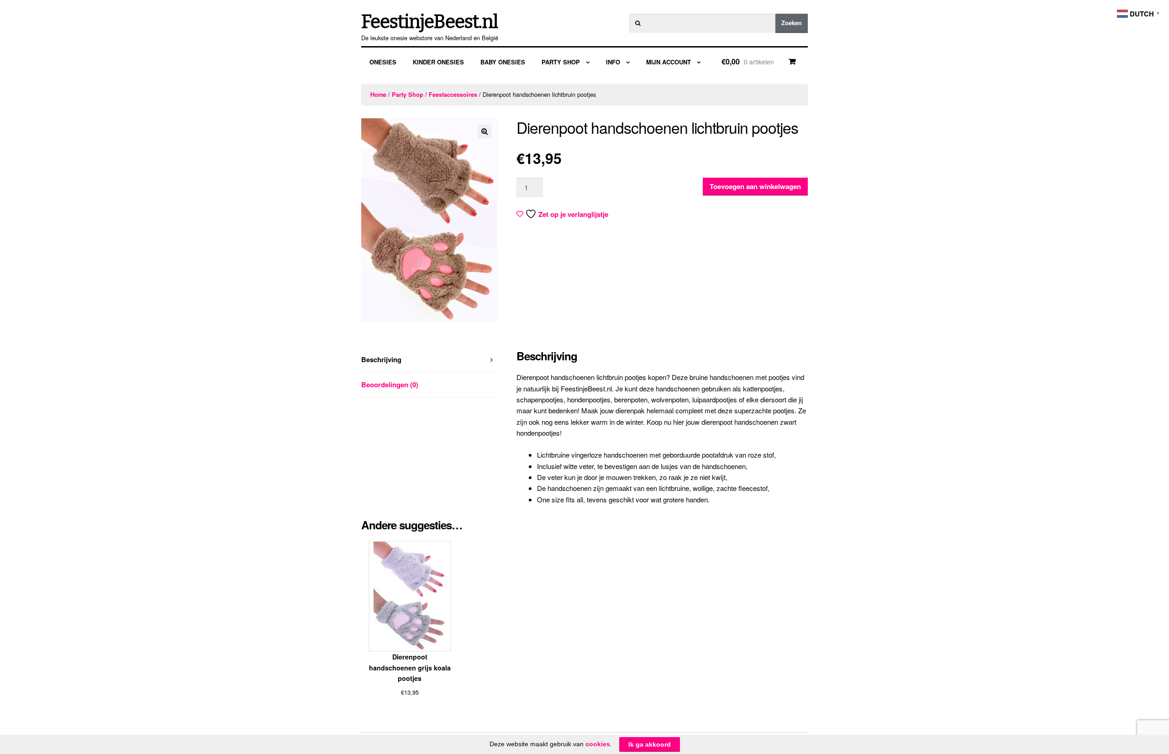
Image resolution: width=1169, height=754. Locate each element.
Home (378, 94)
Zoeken (791, 23)
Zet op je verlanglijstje (573, 214)
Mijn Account (668, 62)
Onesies (382, 62)
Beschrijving (381, 359)
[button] (484, 131)
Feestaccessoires (453, 94)
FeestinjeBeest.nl (429, 22)
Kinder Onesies (438, 62)
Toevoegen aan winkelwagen (755, 186)
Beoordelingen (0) (389, 385)
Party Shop (561, 62)
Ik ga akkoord (649, 744)
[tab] (429, 359)
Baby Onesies (502, 62)
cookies (597, 744)
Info (613, 62)
